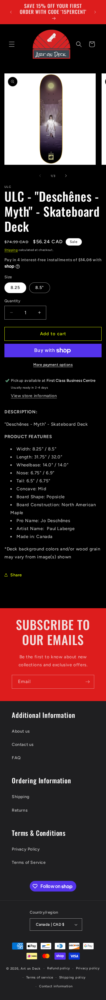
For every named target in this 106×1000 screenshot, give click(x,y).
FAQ (16, 757)
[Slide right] (65, 175)
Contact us (23, 744)
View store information (34, 395)
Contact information (55, 986)
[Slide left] (40, 175)
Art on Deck (31, 969)
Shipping (11, 250)
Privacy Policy (26, 849)
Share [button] (16, 575)
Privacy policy (88, 968)
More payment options (53, 365)
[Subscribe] (87, 682)
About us (21, 731)
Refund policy (58, 968)
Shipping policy (72, 977)
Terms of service (39, 977)
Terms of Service (29, 862)
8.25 (15, 287)
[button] (11, 44)
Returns (20, 810)
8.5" (39, 287)
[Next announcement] (95, 12)
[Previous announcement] (10, 12)
